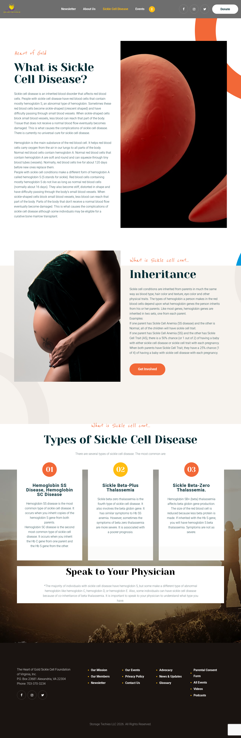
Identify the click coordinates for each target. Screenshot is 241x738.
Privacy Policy (134, 676)
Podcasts (200, 695)
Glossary (165, 683)
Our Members (100, 676)
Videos (198, 689)
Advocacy (165, 670)
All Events (200, 682)
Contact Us (132, 683)
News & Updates (170, 676)
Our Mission (99, 670)
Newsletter (98, 683)
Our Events (132, 670)
